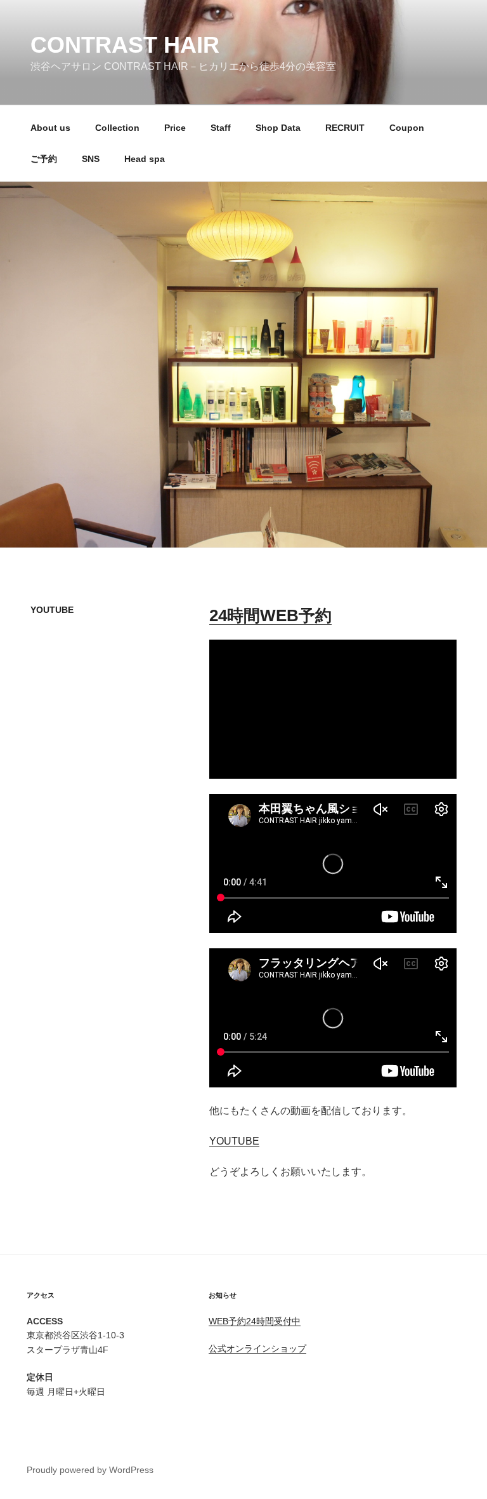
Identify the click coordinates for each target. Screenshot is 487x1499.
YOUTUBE (234, 1141)
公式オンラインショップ (257, 1348)
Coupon (406, 128)
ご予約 (43, 159)
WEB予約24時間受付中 (255, 1321)
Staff (221, 128)
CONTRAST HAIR (124, 45)
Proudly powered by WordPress (90, 1470)
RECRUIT (345, 128)
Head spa (144, 159)
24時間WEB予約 (270, 615)
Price (175, 128)
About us (50, 128)
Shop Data (278, 128)
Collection (117, 128)
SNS (91, 159)
